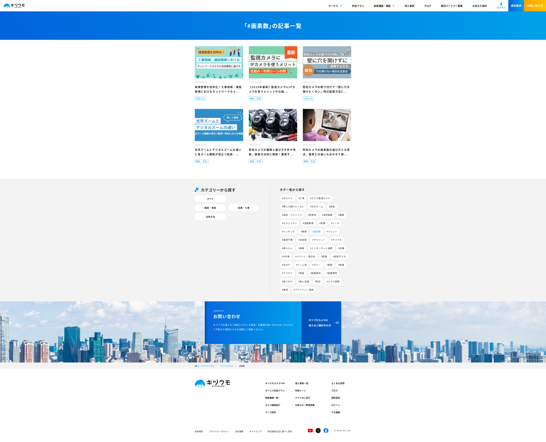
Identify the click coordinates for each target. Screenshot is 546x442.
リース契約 (270, 412)
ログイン (335, 404)
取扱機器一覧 (271, 397)
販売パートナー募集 (452, 6)
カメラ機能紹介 (273, 404)
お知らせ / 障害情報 (305, 404)
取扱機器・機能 (382, 6)
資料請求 (335, 397)
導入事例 (409, 6)
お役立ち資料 (479, 6)
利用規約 (199, 431)
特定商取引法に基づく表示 (280, 431)
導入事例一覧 (301, 383)
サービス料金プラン (275, 390)
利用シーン (300, 390)
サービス (333, 6)
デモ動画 (335, 412)
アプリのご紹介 (303, 397)
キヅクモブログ (226, 365)
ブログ (427, 6)
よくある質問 (337, 383)
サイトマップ (255, 431)
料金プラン (358, 6)
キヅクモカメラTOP (206, 365)
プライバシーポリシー (219, 431)
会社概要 (239, 431)
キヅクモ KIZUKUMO (14, 5)
